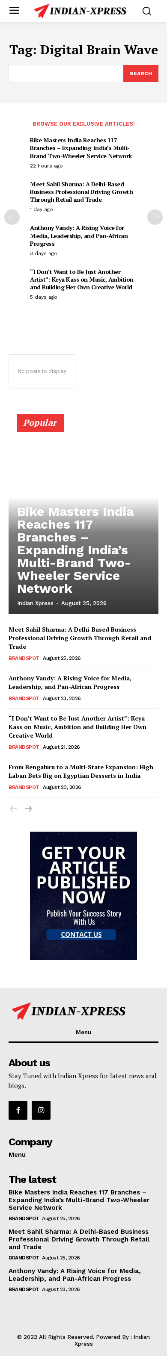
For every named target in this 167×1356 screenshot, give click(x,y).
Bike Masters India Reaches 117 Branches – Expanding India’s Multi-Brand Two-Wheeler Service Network (81, 147)
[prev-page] (12, 217)
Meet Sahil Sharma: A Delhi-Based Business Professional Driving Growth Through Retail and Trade (81, 191)
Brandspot (24, 658)
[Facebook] (18, 1110)
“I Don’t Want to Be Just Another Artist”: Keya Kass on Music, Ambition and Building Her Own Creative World (82, 279)
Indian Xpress (35, 603)
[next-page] (155, 217)
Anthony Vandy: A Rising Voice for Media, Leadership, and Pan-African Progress (79, 235)
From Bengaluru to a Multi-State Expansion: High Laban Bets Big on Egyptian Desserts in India (81, 771)
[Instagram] (41, 1110)
